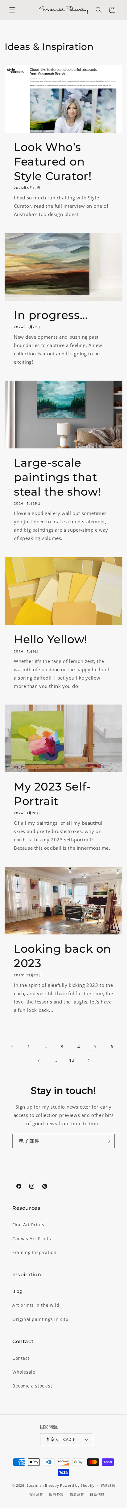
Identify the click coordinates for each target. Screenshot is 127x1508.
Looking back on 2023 (62, 956)
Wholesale (23, 1372)
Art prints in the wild (35, 1305)
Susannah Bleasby (43, 1485)
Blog (17, 1291)
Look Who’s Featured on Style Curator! (53, 161)
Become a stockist (32, 1386)
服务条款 (56, 1494)
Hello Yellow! (51, 639)
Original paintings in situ (40, 1319)
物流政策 (77, 1494)
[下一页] (88, 1060)
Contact (20, 1358)
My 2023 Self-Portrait (52, 794)
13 (71, 1060)
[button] (12, 10)
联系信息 (97, 1494)
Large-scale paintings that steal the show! (57, 477)
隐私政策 (36, 1494)
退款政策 (108, 1485)
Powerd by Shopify (77, 1485)
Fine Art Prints (28, 1225)
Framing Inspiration (34, 1252)
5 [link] (95, 1046)
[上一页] (12, 1046)
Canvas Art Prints (31, 1238)
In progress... (51, 315)
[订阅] (107, 1141)
